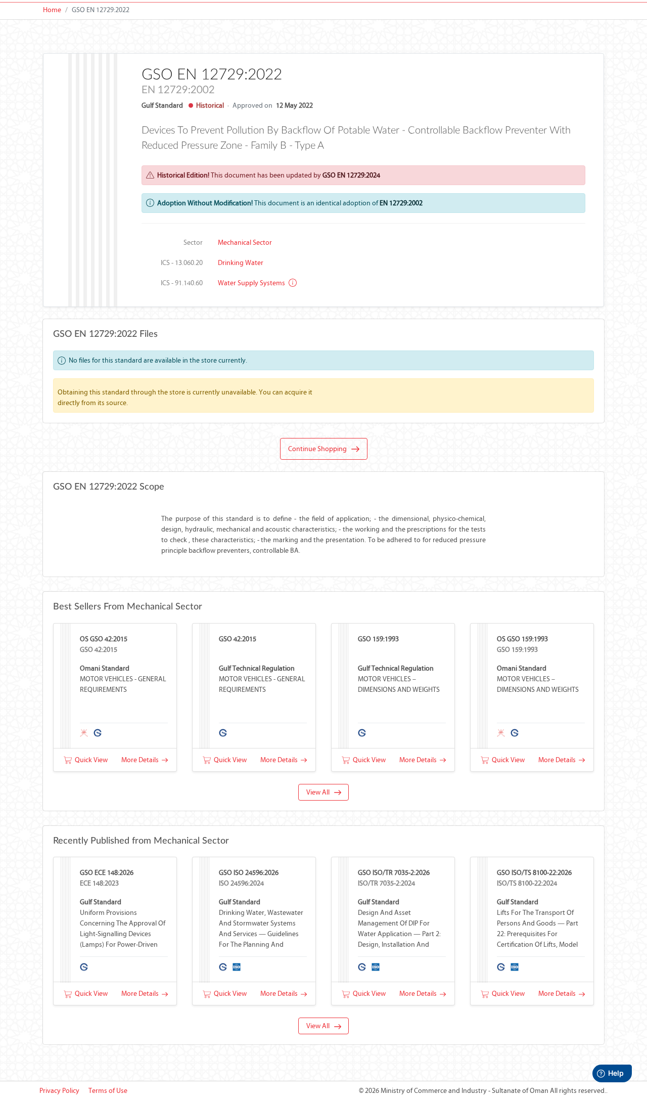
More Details (141, 760)
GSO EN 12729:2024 (351, 175)
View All (320, 792)
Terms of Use (107, 1090)
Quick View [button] (90, 760)
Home (52, 10)
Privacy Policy (59, 1090)
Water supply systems (252, 283)
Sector (193, 242)
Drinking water (240, 262)
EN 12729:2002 (401, 203)
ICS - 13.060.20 (182, 262)
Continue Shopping (319, 449)
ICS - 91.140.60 (182, 283)
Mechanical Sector (245, 242)
